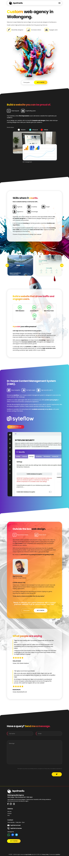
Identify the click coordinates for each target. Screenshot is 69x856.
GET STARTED (40, 82)
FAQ (8, 815)
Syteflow (57, 854)
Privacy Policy (45, 854)
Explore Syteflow (15, 427)
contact (9, 813)
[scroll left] (7, 265)
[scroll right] (61, 265)
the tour (9, 811)
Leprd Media (28, 854)
